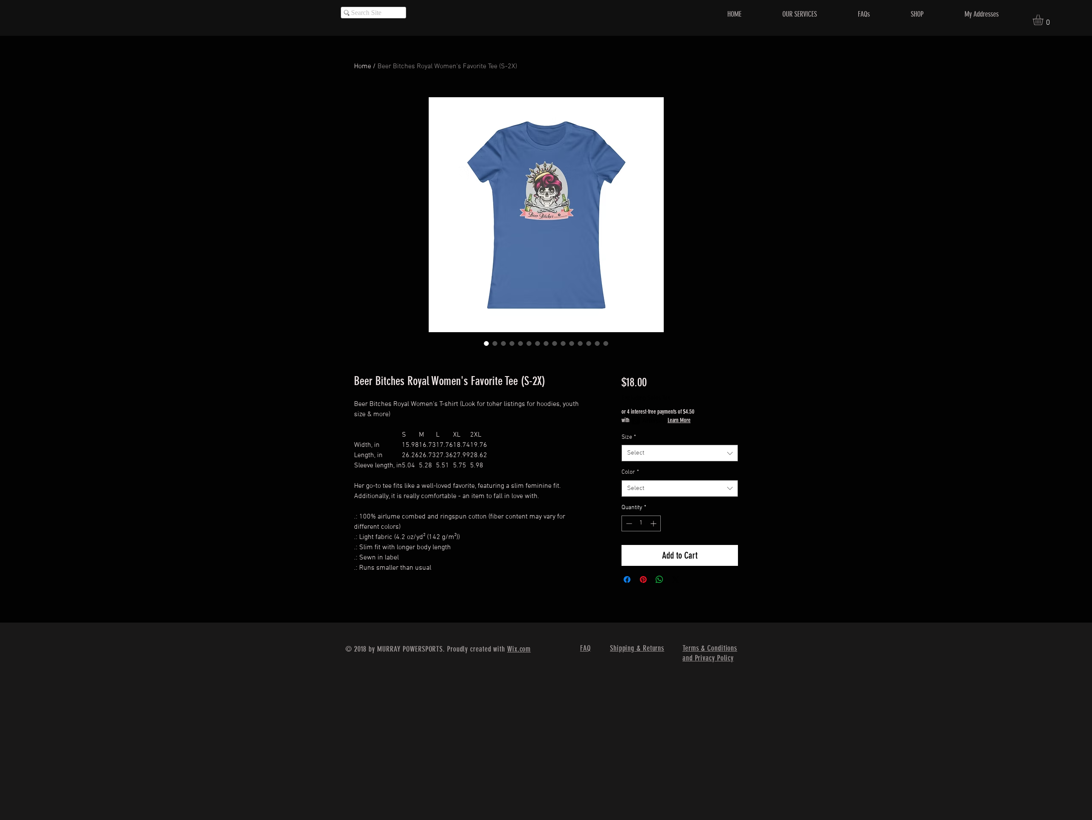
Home (362, 66)
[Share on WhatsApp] (659, 579)
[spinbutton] (641, 523)
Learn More (679, 420)
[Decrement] (628, 523)
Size (629, 437)
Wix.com (519, 649)
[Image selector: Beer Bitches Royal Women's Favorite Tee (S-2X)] (486, 343)
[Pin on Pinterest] (643, 579)
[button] (1044, 19)
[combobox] (680, 453)
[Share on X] (676, 579)
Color (630, 472)
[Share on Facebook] (627, 579)
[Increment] (654, 523)
